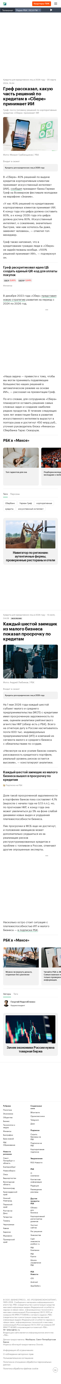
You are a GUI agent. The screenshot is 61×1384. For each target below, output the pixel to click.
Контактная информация (35, 1180)
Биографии (8, 1134)
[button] (21, 467)
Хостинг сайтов (34, 1226)
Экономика (8, 1113)
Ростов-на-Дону (8, 1211)
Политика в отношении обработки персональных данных (27, 1363)
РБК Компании (34, 1248)
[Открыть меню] (55, 4)
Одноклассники (37, 1116)
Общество (8, 1117)
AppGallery (35, 1285)
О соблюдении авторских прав (18, 1353)
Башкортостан (9, 1178)
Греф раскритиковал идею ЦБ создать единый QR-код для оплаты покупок (30, 271)
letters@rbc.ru (13, 1329)
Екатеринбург (9, 1166)
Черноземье (8, 1224)
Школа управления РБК (35, 1262)
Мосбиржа (30, 1339)
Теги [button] (5, 493)
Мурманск (7, 1235)
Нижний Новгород (7, 1199)
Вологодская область (8, 1183)
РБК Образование (9, 1143)
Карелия (7, 1232)
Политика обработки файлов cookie (20, 1368)
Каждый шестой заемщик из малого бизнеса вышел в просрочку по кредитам (30, 776)
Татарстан (7, 1216)
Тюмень (6, 1220)
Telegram (34, 1119)
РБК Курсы (33, 1255)
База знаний (8, 1138)
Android (34, 1282)
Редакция (34, 1185)
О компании (34, 1174)
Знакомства (35, 1235)
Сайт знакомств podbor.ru (35, 1241)
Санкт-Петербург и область (9, 1160)
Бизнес (6, 1121)
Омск (5, 1174)
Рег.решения (35, 1231)
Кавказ (6, 1228)
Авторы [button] (7, 993)
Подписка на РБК (36, 1144)
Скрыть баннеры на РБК (35, 1137)
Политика (7, 1109)
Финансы (7, 285)
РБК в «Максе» (16, 440)
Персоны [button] (15, 493)
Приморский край (9, 1240)
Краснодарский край (10, 1193)
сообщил (16, 188)
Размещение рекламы (35, 1190)
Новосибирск (9, 1170)
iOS (32, 1278)
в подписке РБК (28, 930)
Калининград (9, 1188)
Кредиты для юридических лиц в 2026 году (24, 79)
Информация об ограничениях (18, 1349)
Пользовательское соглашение (18, 1357)
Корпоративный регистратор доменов (35, 1219)
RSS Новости (36, 1162)
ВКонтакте (35, 1112)
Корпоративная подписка (37, 1150)
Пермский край (7, 1205)
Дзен (32, 1123)
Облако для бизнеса (34, 1210)
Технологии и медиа (9, 1126)
